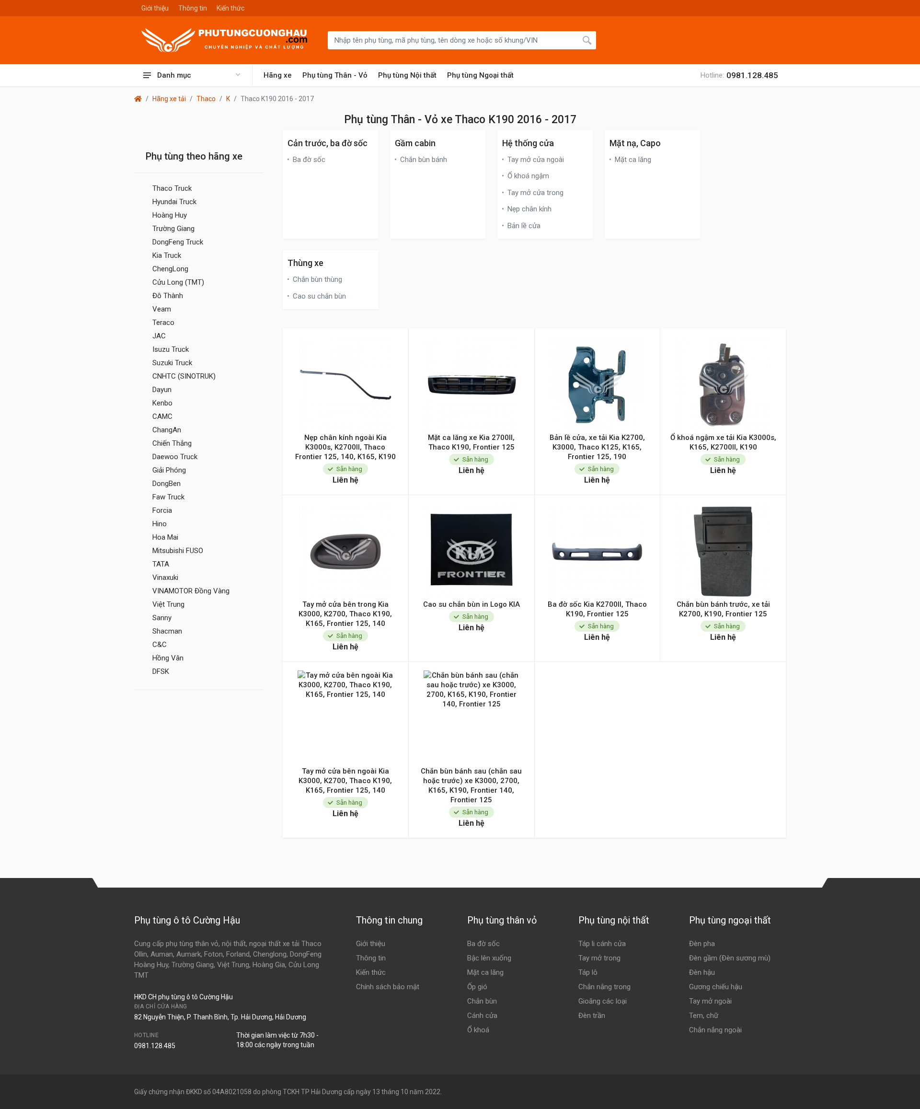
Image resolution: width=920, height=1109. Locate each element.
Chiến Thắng (172, 443)
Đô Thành (167, 295)
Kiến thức (230, 8)
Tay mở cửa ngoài (535, 159)
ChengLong (170, 269)
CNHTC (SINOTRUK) (184, 376)
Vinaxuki (165, 577)
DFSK (160, 671)
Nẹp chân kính (529, 209)
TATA (160, 564)
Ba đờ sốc (309, 159)
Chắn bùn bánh (423, 159)
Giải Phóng (169, 470)
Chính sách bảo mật (387, 986)
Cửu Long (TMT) (178, 282)
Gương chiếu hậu (715, 986)
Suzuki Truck (172, 362)
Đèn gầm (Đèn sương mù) (729, 958)
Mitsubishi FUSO (177, 550)
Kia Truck (166, 255)
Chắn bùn (482, 1001)
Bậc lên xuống (489, 958)
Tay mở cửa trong (535, 192)
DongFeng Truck (177, 242)
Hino (159, 524)
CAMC (162, 416)
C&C (159, 644)
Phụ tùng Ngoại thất (480, 75)
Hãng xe (278, 75)
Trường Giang (173, 228)
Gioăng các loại (602, 1001)
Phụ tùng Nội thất (407, 75)
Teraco (163, 322)
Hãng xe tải (169, 99)
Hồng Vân (168, 658)
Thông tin (192, 8)
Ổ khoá (478, 1030)
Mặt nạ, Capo (635, 143)
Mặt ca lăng (633, 159)
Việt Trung (168, 604)
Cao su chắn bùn (319, 296)
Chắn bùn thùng (317, 279)
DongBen (166, 483)
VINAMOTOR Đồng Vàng (191, 591)
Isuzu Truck (170, 349)
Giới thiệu (155, 8)
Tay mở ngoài (710, 1001)
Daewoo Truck (174, 456)
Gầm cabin (415, 143)
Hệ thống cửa (528, 143)
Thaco (206, 99)
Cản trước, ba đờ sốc (328, 143)
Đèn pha (702, 943)
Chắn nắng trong (604, 986)
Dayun (162, 389)
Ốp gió (477, 986)
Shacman (167, 631)
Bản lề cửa (523, 225)
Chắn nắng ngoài (715, 1030)
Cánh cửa (482, 1015)
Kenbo (162, 403)
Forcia (162, 510)
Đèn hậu (702, 972)
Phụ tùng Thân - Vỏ (335, 75)
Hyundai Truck (174, 201)
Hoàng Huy (169, 215)
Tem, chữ (703, 1015)
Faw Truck (168, 497)
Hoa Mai (165, 537)
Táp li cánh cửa (602, 943)
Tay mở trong (599, 958)
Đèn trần (591, 1015)
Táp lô (588, 972)
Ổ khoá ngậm (528, 176)
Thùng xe (305, 263)
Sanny (162, 617)
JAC (159, 336)
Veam (161, 309)
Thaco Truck (172, 188)
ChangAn (166, 430)
